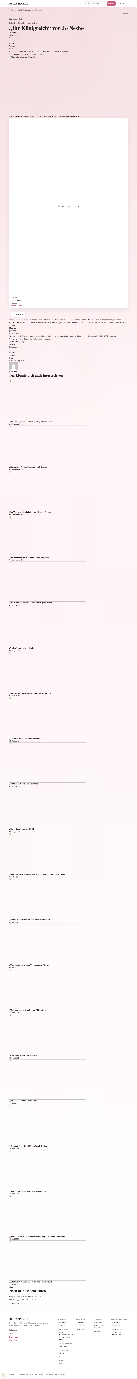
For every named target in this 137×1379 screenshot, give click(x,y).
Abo (60, 1364)
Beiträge (62, 1326)
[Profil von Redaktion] (68, 366)
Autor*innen (63, 1350)
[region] (68, 833)
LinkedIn (12, 43)
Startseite (13, 19)
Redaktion (22, 19)
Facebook (13, 38)
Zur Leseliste (18, 314)
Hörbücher (62, 1347)
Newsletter (98, 1322)
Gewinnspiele (63, 1329)
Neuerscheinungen (65, 1343)
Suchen (111, 3)
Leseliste (80, 1322)
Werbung (115, 1322)
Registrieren (81, 1329)
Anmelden (80, 1326)
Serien (61, 1357)
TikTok (12, 1333)
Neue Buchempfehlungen (66, 1333)
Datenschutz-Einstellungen (116, 1333)
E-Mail (11, 49)
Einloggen (15, 1303)
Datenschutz (116, 1329)
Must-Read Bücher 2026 (65, 1339)
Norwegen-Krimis (16, 333)
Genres (61, 1353)
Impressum (116, 1326)
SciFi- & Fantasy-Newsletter (100, 1327)
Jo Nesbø (12, 331)
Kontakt (97, 1331)
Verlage (61, 1360)
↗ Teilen (12, 32)
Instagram (13, 1337)
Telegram (12, 46)
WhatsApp (13, 35)
